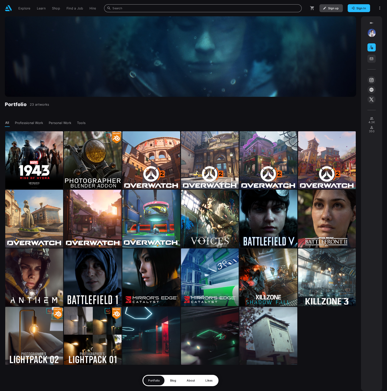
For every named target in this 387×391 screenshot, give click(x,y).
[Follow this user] (371, 47)
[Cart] (312, 8)
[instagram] (371, 80)
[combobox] (203, 8)
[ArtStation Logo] (8, 8)
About (191, 380)
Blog (173, 380)
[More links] (379, 8)
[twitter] (371, 99)
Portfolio (154, 380)
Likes (209, 380)
